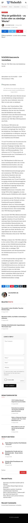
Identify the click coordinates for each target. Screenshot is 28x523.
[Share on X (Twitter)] (12, 31)
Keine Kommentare (6, 27)
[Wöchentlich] (14, 2)
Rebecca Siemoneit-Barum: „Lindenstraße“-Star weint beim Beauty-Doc (19, 419)
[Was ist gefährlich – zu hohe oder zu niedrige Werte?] (14, 43)
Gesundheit (4, 12)
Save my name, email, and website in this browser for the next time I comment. (14, 373)
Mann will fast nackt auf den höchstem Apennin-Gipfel (18, 428)
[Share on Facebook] (5, 31)
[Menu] (3, 2)
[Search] (25, 2)
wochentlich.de (10, 25)
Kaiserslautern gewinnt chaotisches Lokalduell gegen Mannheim (18, 409)
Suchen (3, 470)
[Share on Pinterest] (19, 31)
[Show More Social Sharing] (24, 31)
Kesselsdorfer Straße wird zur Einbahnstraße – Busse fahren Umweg (14, 453)
